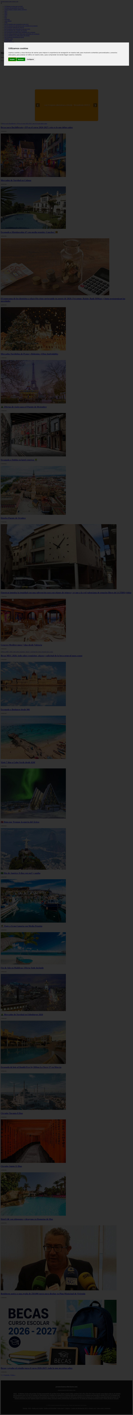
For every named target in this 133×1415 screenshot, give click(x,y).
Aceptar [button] (12, 59)
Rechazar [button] (21, 59)
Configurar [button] (30, 59)
